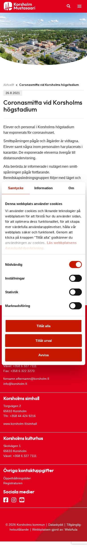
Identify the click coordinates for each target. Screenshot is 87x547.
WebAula (71, 529)
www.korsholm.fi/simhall (20, 423)
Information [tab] (43, 188)
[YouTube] (21, 499)
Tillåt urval (43, 340)
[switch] (75, 278)
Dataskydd (55, 524)
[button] (79, 6)
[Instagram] (13, 499)
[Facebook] (5, 499)
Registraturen (13, 483)
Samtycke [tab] (15, 188)
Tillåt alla (43, 326)
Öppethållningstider (17, 478)
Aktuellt (8, 85)
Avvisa (43, 355)
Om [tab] (71, 188)
